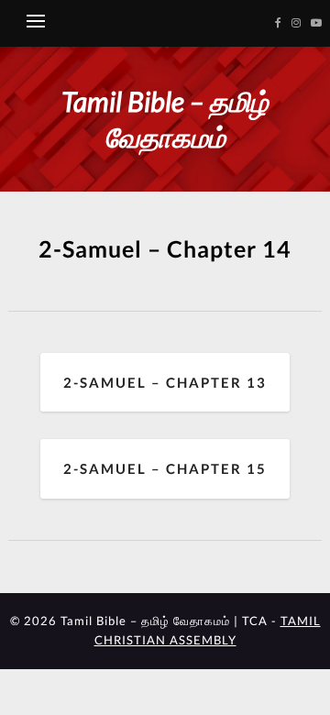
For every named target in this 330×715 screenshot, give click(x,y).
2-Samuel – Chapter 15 (165, 468)
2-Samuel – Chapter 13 (165, 382)
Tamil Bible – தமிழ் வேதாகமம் (165, 118)
